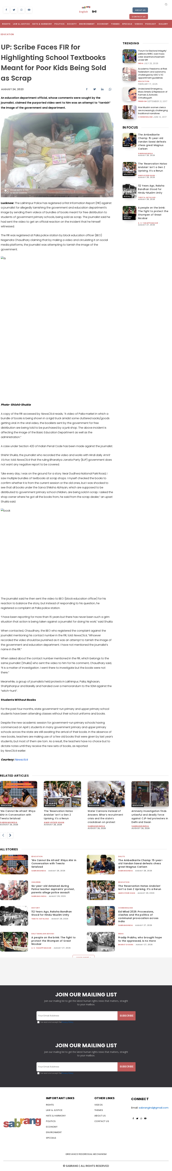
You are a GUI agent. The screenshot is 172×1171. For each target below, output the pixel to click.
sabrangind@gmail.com (153, 1107)
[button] (166, 4)
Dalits (127, 145)
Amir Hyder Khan (146, 175)
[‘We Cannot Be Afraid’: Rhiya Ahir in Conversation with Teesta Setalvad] (18, 794)
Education (7, 34)
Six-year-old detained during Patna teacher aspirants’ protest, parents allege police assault (53, 889)
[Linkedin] (102, 89)
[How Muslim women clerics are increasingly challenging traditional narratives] (129, 112)
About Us (140, 10)
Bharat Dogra (125, 944)
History (127, 196)
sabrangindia (145, 153)
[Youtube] (29, 10)
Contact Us (138, 16)
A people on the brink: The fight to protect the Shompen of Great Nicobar (153, 213)
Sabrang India (39, 896)
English (83, 11)
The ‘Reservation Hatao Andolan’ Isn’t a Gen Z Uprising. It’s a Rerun (152, 167)
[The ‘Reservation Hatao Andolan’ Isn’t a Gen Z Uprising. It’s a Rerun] (129, 169)
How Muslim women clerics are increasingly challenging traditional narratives (153, 110)
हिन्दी (94, 11)
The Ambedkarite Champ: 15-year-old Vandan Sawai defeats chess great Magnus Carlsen (152, 141)
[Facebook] (6, 10)
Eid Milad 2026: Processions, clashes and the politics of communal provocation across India (138, 916)
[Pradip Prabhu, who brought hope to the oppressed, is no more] (101, 942)
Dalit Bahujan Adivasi (128, 217)
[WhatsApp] (21, 10)
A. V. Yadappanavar (148, 223)
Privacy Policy (67, 1022)
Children (36, 882)
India (140, 63)
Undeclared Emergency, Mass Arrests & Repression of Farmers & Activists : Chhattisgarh (152, 93)
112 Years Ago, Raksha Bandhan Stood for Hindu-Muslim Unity (151, 189)
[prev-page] (3, 835)
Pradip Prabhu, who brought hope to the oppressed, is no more (140, 939)
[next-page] (10, 835)
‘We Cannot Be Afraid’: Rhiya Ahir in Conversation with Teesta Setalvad (17, 814)
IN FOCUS (130, 127)
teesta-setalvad (147, 197)
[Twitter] (14, 10)
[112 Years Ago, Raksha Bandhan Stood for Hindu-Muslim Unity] (129, 191)
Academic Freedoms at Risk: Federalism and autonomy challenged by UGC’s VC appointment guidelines (152, 73)
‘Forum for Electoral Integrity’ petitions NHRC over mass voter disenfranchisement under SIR (152, 55)
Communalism (145, 117)
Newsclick (21, 760)
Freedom (142, 101)
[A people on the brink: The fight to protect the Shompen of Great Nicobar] (129, 213)
